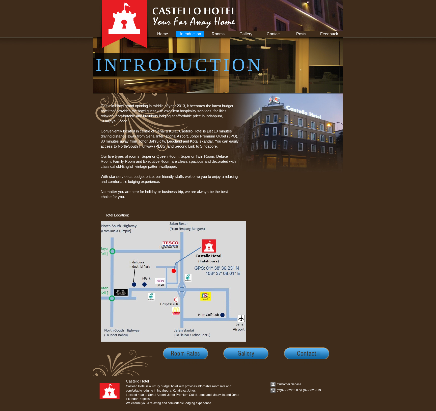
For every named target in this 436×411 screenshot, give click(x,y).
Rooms (218, 34)
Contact (274, 34)
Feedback (329, 34)
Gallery (245, 34)
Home (162, 34)
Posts (301, 34)
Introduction (190, 34)
